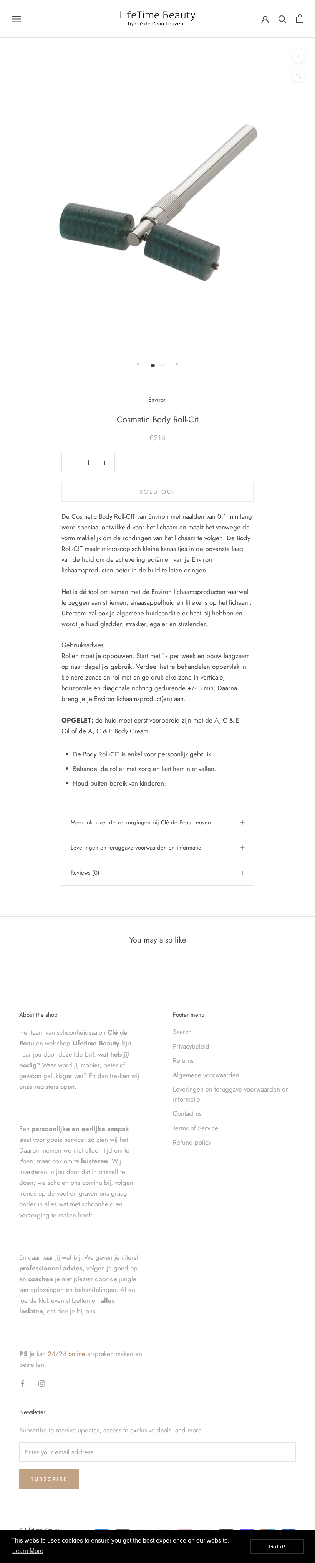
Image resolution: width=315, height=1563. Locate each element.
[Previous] (138, 364)
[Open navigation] (16, 19)
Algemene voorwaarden (206, 1075)
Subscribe (49, 1479)
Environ (157, 399)
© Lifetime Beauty (39, 1529)
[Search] (283, 19)
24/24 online (66, 1353)
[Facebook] (22, 1383)
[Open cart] (299, 18)
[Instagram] (41, 1383)
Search (182, 1031)
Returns (183, 1060)
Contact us (187, 1113)
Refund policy (192, 1142)
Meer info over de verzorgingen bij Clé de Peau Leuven (141, 822)
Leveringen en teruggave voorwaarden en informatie (136, 848)
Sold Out (157, 492)
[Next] (177, 364)
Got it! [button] (277, 1546)
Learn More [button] (27, 1551)
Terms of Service (195, 1128)
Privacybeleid (191, 1046)
